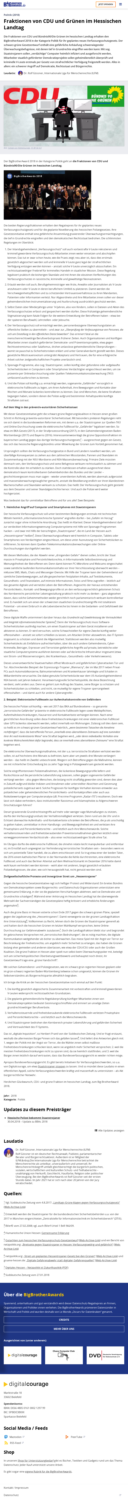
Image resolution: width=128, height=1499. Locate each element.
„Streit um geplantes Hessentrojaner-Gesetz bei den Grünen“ (59, 1256)
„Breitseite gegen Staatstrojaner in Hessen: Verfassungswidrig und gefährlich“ (67, 1244)
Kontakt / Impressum (16, 1487)
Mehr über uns (64, 1329)
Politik (21, 1099)
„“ (86, 1202)
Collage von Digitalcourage (19, 148)
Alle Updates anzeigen (111, 1130)
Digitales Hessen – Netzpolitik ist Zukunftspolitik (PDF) (36, 1267)
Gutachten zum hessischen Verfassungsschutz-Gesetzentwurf (41, 1240)
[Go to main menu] (120, 4)
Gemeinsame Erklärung (55, 1233)
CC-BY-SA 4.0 (36, 148)
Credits (64, 1319)
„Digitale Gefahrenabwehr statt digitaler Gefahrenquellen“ (60, 1260)
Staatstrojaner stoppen (51, 1066)
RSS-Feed (15, 1443)
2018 (14, 1095)
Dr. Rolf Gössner (33, 73)
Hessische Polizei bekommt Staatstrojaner (33, 1118)
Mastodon (16, 1437)
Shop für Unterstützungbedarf (36, 1460)
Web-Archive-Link (15, 1207)
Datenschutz (11, 1495)
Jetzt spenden (105, 4)
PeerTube (76, 1437)
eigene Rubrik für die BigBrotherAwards (48, 1471)
